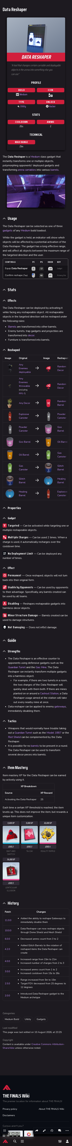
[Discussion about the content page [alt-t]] (59, 1130)
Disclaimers (9, 1115)
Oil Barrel (62, 441)
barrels (55, 170)
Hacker (52, 106)
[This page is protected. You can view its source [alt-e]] (44, 1130)
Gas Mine (41, 667)
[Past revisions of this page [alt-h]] (51, 1130)
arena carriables (27, 170)
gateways (60, 706)
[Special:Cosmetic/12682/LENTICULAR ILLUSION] (11, 870)
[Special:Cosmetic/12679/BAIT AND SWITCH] (11, 834)
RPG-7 (22, 393)
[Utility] (18, 106)
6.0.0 (7, 938)
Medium (23, 94)
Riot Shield (14, 737)
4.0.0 (7, 961)
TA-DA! (29, 851)
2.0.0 (7, 995)
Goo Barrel (24, 441)
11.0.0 (8, 920)
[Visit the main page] (5, 1141)
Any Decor (24, 403)
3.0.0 (7, 971)
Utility (23, 106)
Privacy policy (10, 1109)
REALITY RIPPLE (48, 851)
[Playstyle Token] (47, 106)
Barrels (12, 327)
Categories (8, 1013)
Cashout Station (49, 693)
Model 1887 (54, 733)
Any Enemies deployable (25, 368)
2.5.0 (7, 983)
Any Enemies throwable (24, 382)
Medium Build (12, 1019)
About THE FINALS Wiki (51, 1109)
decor (31, 335)
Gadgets (41, 1019)
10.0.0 (8, 930)
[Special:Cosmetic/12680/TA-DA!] (29, 834)
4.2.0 (7, 949)
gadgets (7, 230)
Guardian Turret (17, 667)
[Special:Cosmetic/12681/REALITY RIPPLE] (48, 834)
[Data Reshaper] (51, 95)
